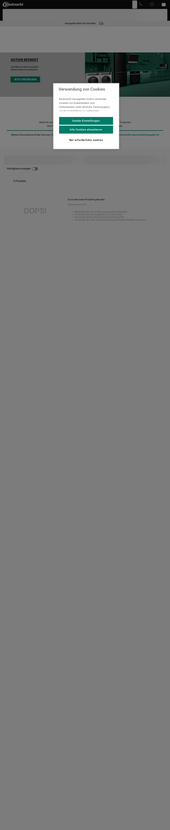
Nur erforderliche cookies (86, 140)
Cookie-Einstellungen (86, 120)
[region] (86, 116)
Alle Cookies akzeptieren (86, 129)
